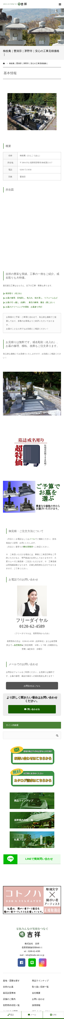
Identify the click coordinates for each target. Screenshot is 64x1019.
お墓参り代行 (36, 307)
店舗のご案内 (9, 999)
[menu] (60, 4)
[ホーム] (4, 63)
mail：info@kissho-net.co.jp (32, 955)
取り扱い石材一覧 (40, 987)
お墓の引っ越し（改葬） (16, 302)
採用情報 (36, 1005)
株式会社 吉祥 (32, 944)
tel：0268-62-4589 (32, 951)
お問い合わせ (38, 999)
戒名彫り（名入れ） (14, 293)
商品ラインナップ (40, 981)
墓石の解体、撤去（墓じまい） (42, 302)
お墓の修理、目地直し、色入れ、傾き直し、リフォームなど (32, 298)
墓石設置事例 (9, 993)
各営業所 (18, 645)
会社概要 (36, 993)
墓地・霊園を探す (11, 981)
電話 (12, 1015)
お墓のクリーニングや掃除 (17, 307)
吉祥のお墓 (8, 987)
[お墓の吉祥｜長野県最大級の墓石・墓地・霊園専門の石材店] (15, 4)
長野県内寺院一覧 (11, 1005)
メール (32, 539)
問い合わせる (33, 709)
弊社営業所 (28, 547)
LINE (54, 1015)
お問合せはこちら (32, 686)
